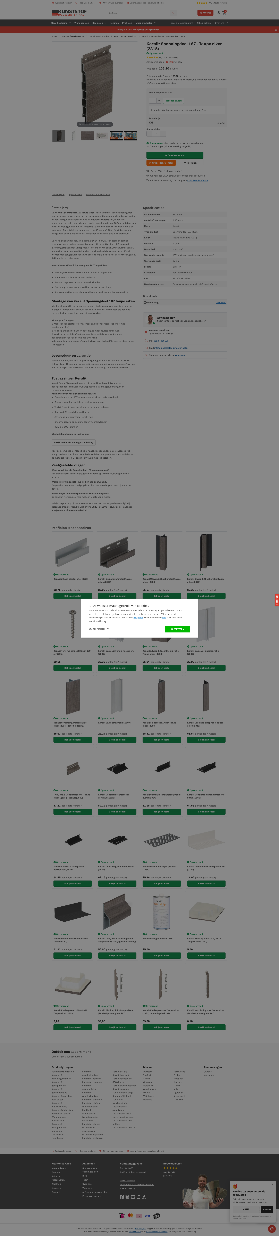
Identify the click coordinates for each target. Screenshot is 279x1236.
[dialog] (139, 618)
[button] (99, 629)
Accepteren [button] (177, 629)
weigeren (138, 617)
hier (164, 617)
